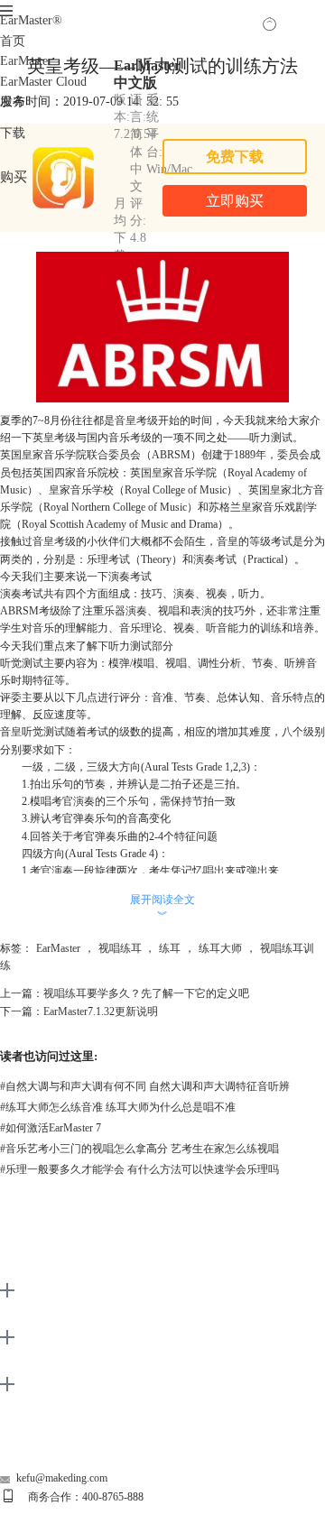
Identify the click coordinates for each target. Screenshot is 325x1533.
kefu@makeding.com (61, 1478)
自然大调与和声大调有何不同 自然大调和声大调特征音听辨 (145, 1086)
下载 (12, 133)
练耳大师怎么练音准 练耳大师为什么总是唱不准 (118, 1107)
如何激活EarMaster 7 (50, 1127)
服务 (12, 101)
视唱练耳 (120, 948)
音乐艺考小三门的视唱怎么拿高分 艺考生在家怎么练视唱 (139, 1148)
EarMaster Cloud (43, 81)
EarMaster (31, 20)
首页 (12, 41)
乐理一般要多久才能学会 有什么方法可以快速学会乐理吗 (139, 1169)
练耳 (170, 948)
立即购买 (235, 200)
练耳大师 (220, 948)
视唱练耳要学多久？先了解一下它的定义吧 (146, 993)
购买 (13, 176)
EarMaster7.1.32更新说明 (100, 1011)
